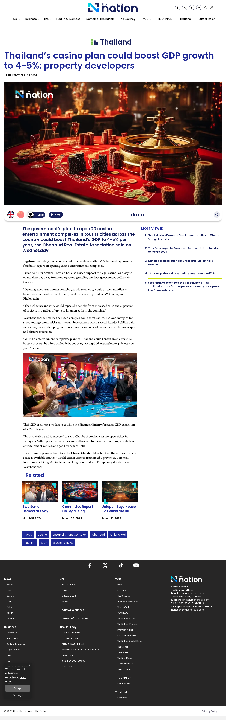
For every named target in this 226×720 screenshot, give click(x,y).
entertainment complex (69, 535)
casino (42, 535)
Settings (18, 695)
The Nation (41, 711)
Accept (18, 688)
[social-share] (177, 7)
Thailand (185, 19)
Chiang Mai (118, 535)
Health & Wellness (68, 19)
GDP (44, 543)
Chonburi (98, 535)
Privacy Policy (210, 711)
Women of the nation (99, 19)
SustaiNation (207, 19)
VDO (146, 19)
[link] (40, 503)
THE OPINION (164, 19)
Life (46, 19)
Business (31, 19)
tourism (29, 543)
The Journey (127, 19)
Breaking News (63, 543)
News (14, 19)
